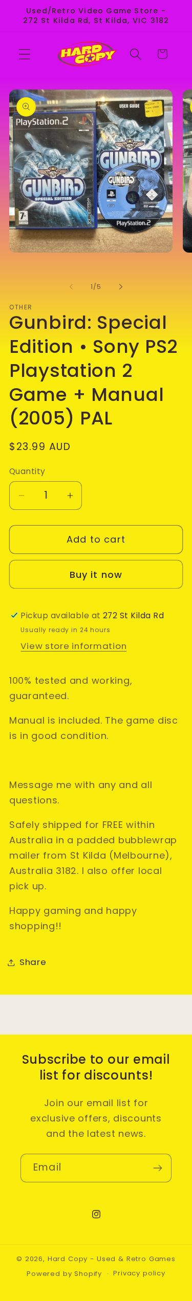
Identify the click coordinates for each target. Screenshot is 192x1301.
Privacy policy (139, 1273)
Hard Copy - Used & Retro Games (112, 1259)
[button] (24, 54)
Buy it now (96, 574)
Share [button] (33, 962)
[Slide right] (121, 286)
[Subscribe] (157, 1168)
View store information (73, 646)
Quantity (27, 471)
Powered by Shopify (64, 1273)
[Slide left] (71, 286)
